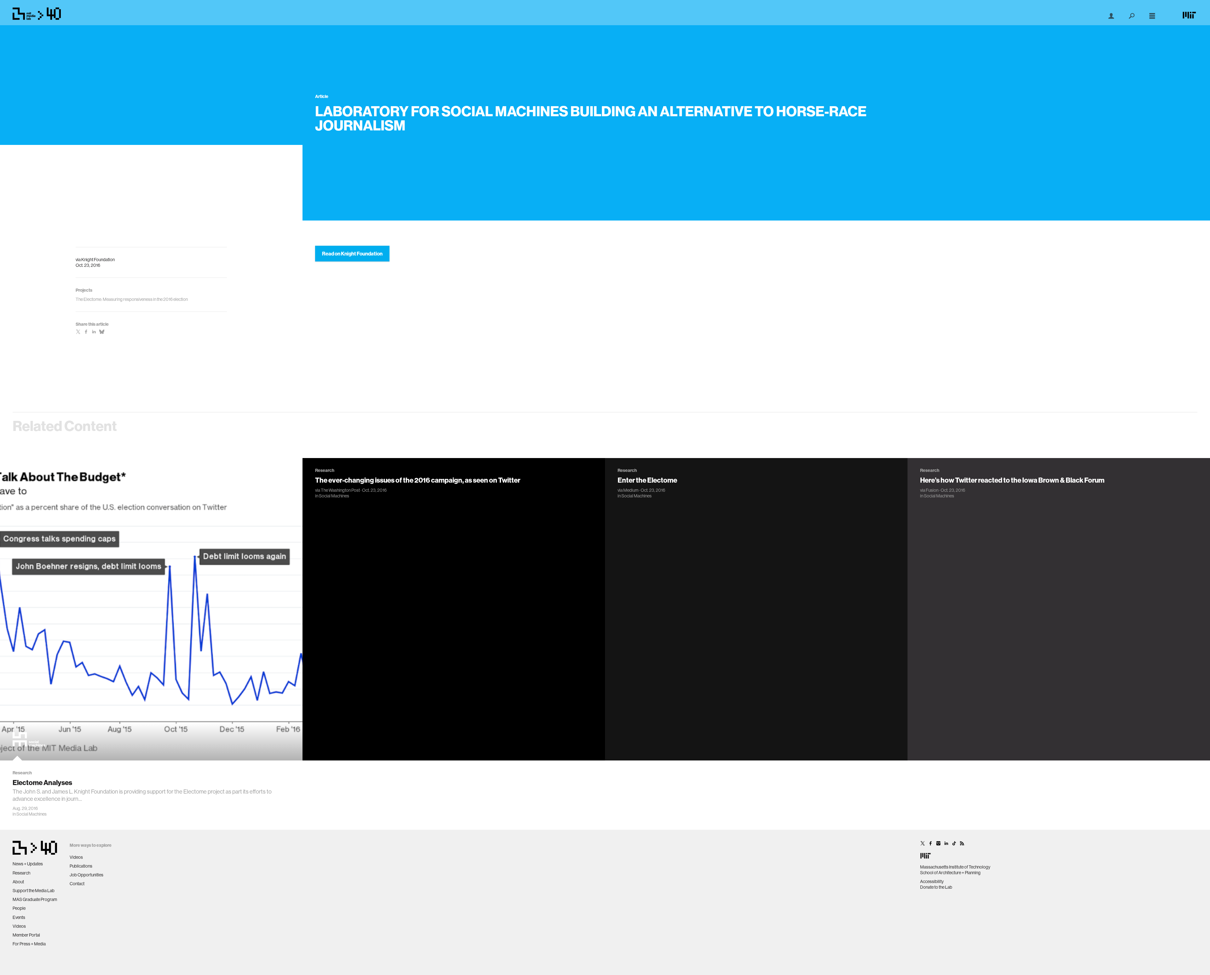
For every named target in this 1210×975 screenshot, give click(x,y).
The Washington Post (340, 490)
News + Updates (28, 864)
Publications (81, 866)
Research (21, 873)
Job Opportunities (86, 875)
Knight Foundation (98, 259)
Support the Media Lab (34, 890)
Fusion (932, 490)
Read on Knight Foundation (352, 253)
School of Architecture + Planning (950, 872)
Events (19, 917)
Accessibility (932, 881)
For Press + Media (29, 944)
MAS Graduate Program (35, 899)
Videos (19, 926)
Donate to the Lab (936, 887)
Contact (77, 883)
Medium (630, 490)
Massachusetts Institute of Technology (955, 867)
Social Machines (31, 814)
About (18, 882)
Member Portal (26, 935)
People (19, 908)
